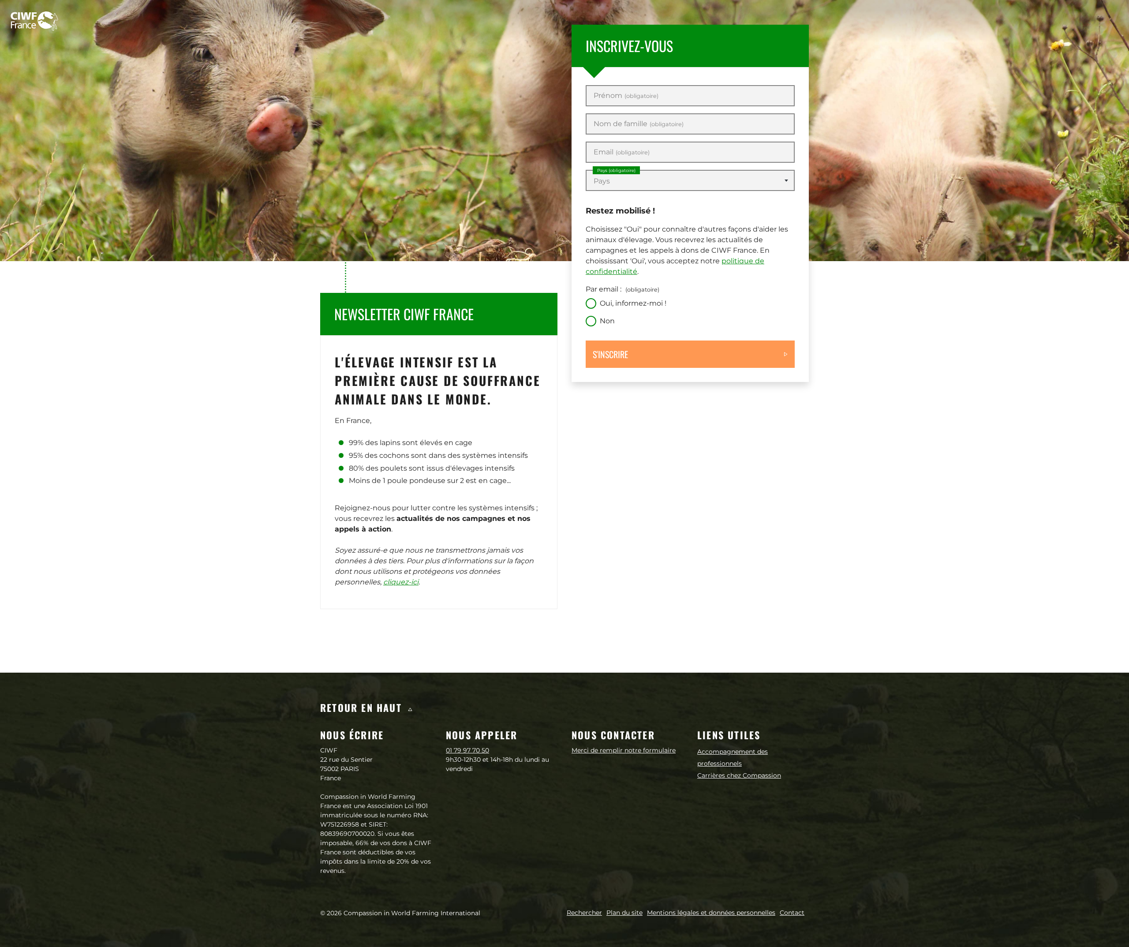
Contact (792, 913)
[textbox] (690, 181)
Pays (616, 170)
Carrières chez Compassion (739, 775)
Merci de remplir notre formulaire (624, 750)
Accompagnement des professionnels (732, 757)
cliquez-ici (401, 582)
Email (622, 152)
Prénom (626, 95)
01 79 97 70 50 (467, 750)
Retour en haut (362, 707)
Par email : (622, 289)
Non (607, 321)
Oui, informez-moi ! (633, 303)
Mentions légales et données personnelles (711, 913)
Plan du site (624, 913)
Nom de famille (639, 123)
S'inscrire (610, 354)
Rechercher (584, 913)
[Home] (34, 21)
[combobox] (690, 180)
